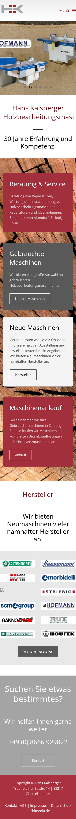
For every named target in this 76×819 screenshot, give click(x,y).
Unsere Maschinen (30, 298)
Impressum (39, 805)
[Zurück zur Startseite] (12, 10)
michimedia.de (38, 810)
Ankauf (20, 455)
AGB (23, 805)
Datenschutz (61, 805)
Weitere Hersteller (38, 651)
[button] (67, 10)
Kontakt (38, 760)
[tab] (25, 87)
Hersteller (23, 374)
